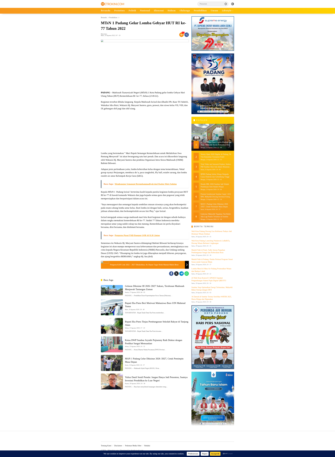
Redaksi (147, 446)
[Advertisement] (145, 131)
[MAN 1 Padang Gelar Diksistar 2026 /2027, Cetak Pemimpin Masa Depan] (112, 363)
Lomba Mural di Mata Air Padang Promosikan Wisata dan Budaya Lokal (211, 270)
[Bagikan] (186, 34)
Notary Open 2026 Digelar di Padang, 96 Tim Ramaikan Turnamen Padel (216, 155)
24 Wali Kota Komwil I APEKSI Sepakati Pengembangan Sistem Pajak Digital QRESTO (208, 279)
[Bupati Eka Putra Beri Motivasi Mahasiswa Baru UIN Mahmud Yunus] (112, 307)
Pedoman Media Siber (133, 446)
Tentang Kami (106, 446)
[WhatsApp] (186, 273)
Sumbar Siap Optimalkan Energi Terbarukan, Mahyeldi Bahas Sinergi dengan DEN (212, 288)
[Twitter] (176, 273)
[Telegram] (181, 273)
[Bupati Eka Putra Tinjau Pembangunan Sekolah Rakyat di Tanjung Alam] (112, 326)
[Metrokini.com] (112, 4)
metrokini (104, 34)
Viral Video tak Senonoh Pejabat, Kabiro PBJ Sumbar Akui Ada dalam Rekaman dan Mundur (216, 165)
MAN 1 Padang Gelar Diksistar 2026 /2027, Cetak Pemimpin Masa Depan (214, 205)
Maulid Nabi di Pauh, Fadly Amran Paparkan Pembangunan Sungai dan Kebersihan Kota (208, 251)
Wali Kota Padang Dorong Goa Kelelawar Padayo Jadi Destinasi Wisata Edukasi (211, 232)
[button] (225, 4)
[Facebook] (171, 273)
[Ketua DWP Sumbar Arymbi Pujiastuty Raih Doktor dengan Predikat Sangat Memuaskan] (112, 344)
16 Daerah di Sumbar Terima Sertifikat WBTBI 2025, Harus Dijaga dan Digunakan (211, 298)
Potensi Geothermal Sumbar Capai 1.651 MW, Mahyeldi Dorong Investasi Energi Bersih (216, 195)
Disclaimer (118, 446)
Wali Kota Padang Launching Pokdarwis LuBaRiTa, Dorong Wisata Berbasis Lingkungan (210, 242)
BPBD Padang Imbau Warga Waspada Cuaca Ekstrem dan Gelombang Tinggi (215, 175)
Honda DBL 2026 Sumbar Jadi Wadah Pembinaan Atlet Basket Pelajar (215, 185)
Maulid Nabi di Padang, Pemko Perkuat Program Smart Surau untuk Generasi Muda (212, 260)
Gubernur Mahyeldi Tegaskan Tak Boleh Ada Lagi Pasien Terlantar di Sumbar (216, 215)
